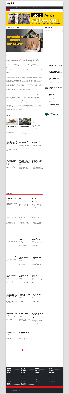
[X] (60, 7)
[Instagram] (61, 7)
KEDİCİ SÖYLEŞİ (26, 7)
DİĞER (48, 7)
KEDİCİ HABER (9, 7)
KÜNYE (50, 3)
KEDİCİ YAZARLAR (54, 3)
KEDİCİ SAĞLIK (37, 7)
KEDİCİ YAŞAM (20, 7)
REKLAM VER (60, 3)
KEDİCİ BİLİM (15, 7)
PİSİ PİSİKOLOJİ (43, 7)
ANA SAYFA (45, 3)
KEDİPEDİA (32, 7)
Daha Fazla (25, 350)
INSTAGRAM (23, 387)
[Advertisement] (24, 184)
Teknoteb (42, 390)
